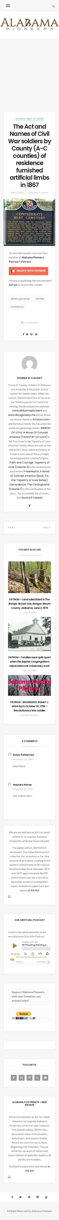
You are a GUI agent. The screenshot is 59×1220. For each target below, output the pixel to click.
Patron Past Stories (30, 118)
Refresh (13, 284)
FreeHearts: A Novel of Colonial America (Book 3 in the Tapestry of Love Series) (29, 476)
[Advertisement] (29, 69)
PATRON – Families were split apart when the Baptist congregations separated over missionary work (29, 661)
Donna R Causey (39, 192)
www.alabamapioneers (27, 410)
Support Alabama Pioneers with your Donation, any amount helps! (28, 996)
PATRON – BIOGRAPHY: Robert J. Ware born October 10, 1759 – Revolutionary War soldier (29, 706)
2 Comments (31, 322)
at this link (33, 890)
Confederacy (17, 306)
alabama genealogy (20, 298)
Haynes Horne (22, 785)
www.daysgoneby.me (22, 415)
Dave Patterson (23, 755)
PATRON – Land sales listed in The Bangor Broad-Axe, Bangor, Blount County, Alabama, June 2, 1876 (29, 604)
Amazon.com (40, 419)
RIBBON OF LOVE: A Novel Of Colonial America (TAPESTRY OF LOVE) (29, 432)
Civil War (39, 298)
